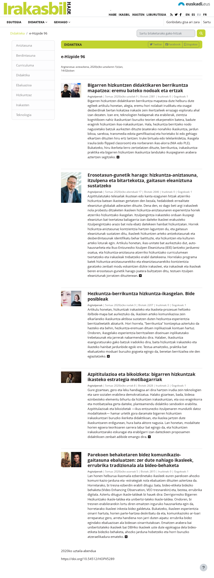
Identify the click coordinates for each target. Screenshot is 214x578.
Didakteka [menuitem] (36, 22)
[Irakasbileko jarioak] (171, 14)
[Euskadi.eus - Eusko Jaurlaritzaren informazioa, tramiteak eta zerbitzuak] (194, 3)
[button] (147, 22)
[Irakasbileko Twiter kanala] (176, 14)
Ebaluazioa (24, 85)
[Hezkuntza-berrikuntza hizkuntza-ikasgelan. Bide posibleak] (71, 298)
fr (205, 15)
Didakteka (17, 33)
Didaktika (23, 75)
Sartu (207, 22)
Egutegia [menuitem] (14, 22)
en (188, 15)
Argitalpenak (95, 96)
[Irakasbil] (37, 7)
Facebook (174, 44)
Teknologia (23, 115)
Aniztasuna (24, 45)
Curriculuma (25, 65)
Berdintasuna (25, 55)
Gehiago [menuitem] (61, 22)
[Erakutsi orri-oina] (203, 567)
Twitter (157, 44)
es (193, 15)
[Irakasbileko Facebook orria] (181, 14)
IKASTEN (138, 15)
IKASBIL (124, 15)
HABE (113, 15)
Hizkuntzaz (24, 95)
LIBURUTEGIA (156, 15)
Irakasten (22, 105)
